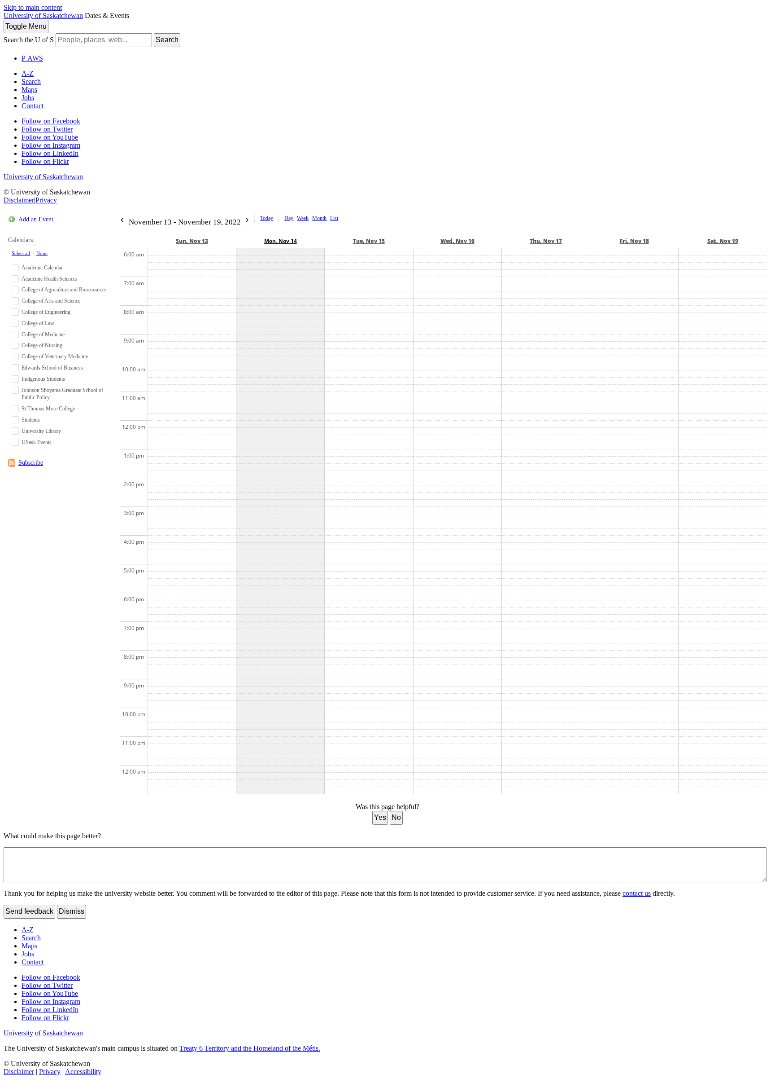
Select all (21, 253)
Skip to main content (33, 7)
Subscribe (30, 462)
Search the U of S (29, 40)
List (334, 218)
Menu (26, 26)
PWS (32, 58)
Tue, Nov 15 (369, 241)
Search (167, 40)
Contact (33, 106)
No (396, 817)
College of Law (38, 323)
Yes (380, 817)
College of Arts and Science (51, 301)
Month (319, 218)
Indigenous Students (43, 379)
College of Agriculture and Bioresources (64, 289)
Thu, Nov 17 (546, 241)
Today (266, 218)
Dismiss (71, 911)
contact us (637, 893)
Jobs (28, 97)
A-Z (28, 73)
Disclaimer (19, 200)
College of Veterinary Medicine (55, 356)
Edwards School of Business (52, 368)
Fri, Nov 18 (634, 241)
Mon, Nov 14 (280, 241)
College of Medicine (43, 334)
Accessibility (83, 1071)
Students (31, 420)
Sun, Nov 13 (192, 241)
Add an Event (35, 219)
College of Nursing (42, 345)
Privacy (46, 200)
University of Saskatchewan (43, 15)
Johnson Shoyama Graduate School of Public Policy (62, 394)
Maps (29, 89)
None (42, 253)
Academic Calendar (42, 267)
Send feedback (29, 911)
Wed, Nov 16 (457, 241)
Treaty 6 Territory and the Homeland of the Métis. (249, 1048)
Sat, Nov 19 (722, 241)
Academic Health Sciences (50, 279)
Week (303, 218)
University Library (41, 431)
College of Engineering (46, 312)
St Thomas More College (48, 408)
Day (288, 218)
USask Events (37, 442)
